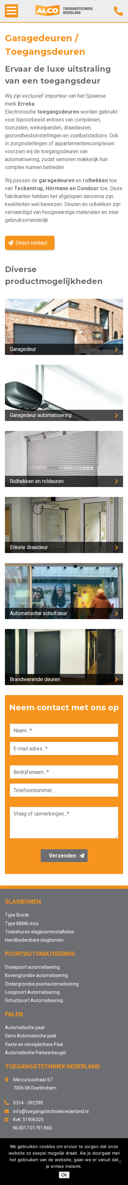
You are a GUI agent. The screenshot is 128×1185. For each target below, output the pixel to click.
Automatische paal (24, 1027)
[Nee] (120, 1161)
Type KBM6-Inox (22, 923)
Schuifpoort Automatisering (34, 1000)
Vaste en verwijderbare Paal (34, 1044)
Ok (64, 1174)
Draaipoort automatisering (32, 967)
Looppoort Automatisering (32, 992)
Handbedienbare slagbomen (34, 940)
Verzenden (62, 856)
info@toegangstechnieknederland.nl (51, 1111)
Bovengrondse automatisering (36, 975)
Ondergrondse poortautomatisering (42, 984)
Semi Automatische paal (30, 1035)
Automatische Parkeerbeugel (35, 1052)
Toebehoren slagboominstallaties (39, 931)
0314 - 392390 (28, 1102)
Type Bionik (17, 915)
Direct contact (31, 243)
